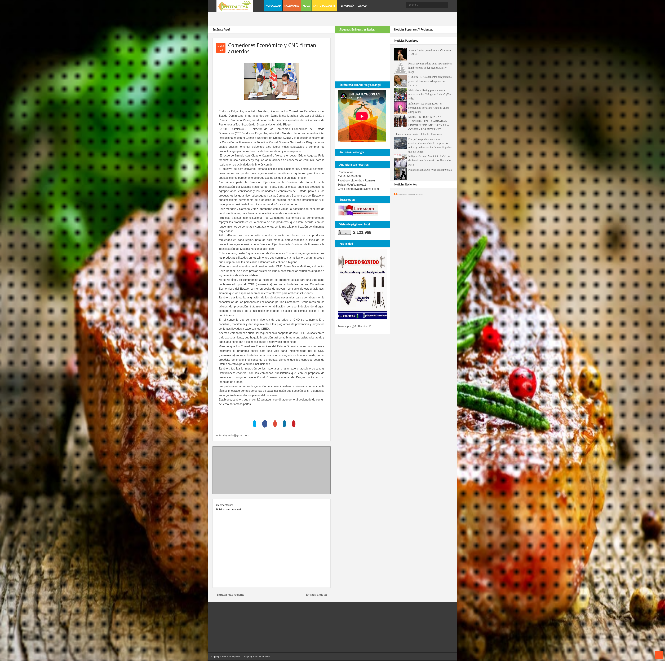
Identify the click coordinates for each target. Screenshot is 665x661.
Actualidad (273, 5)
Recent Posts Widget (405, 194)
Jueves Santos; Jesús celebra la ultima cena (419, 134)
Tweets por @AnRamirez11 (354, 326)
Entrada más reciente (230, 594)
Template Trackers (261, 656)
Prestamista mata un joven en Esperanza (430, 169)
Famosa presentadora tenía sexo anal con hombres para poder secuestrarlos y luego (430, 67)
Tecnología (346, 5)
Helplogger (419, 194)
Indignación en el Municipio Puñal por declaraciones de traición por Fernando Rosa (429, 160)
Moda (306, 5)
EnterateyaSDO (234, 656)
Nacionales (291, 5)
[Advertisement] (272, 471)
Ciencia (362, 5)
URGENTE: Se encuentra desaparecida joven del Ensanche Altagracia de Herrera (430, 81)
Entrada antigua (316, 594)
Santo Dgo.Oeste (324, 5)
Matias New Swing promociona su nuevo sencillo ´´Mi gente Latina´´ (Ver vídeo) (429, 94)
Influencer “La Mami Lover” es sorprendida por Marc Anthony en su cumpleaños (428, 108)
